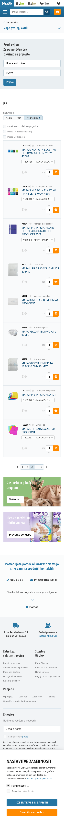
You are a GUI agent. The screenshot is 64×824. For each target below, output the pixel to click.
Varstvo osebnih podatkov (15, 667)
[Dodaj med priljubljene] (33, 146)
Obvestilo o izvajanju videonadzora (19, 701)
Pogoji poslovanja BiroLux (47, 676)
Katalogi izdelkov (11, 681)
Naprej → (47, 467)
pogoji (25, 736)
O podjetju (8, 696)
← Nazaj (17, 467)
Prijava (10, 82)
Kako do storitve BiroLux (46, 667)
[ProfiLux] (44, 3)
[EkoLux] (32, 3)
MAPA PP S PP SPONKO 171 (38, 394)
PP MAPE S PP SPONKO (43, 224)
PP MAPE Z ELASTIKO (44, 146)
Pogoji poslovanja (11, 663)
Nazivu (9, 118)
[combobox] (38, 162)
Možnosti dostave (11, 672)
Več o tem (15, 499)
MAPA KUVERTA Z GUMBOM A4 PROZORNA (39, 302)
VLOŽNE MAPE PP (41, 328)
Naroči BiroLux (42, 672)
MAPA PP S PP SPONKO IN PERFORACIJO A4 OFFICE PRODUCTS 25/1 (37, 231)
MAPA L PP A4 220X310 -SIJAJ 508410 (40, 270)
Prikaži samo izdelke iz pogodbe (22, 126)
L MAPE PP (38, 264)
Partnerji (51, 696)
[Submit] (46, 12)
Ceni (19, 118)
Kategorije (11, 22)
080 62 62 (16, 579)
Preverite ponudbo (20, 534)
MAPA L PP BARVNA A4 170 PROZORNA (38, 430)
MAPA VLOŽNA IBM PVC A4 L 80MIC (38, 333)
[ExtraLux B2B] (7, 3)
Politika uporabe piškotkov (39, 778)
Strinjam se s (18, 736)
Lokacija (23, 696)
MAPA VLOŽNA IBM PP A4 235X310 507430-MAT (37, 365)
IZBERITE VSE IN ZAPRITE (32, 802)
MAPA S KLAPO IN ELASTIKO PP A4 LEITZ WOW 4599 (38, 192)
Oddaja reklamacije (12, 676)
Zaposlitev (37, 696)
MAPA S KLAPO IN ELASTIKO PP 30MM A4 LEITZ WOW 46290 (38, 153)
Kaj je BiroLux (41, 663)
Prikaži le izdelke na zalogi (19, 131)
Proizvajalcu (32, 118)
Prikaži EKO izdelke (16, 137)
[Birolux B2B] (20, 3)
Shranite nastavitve (32, 812)
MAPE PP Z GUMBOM (42, 296)
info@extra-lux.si (45, 579)
